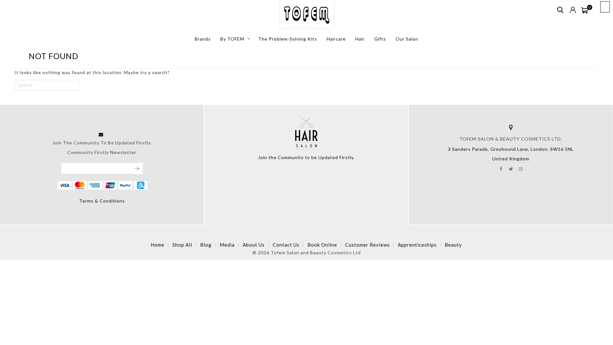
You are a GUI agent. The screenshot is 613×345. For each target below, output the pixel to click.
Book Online (322, 245)
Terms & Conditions (102, 200)
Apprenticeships (417, 245)
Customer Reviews (367, 245)
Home (157, 245)
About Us (254, 245)
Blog (206, 245)
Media (227, 245)
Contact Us (286, 245)
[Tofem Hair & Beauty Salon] (306, 15)
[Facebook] (501, 168)
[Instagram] (521, 168)
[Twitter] (511, 168)
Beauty (453, 245)
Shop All (182, 245)
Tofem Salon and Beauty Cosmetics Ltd (316, 252)
